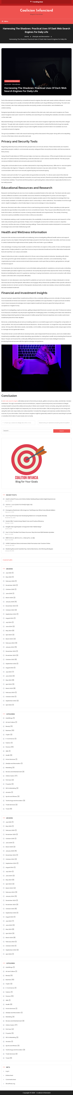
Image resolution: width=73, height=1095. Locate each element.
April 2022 (9, 705)
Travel (8, 809)
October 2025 (10, 589)
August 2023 (9, 668)
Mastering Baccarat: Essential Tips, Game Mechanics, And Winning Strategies (29, 549)
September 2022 (11, 701)
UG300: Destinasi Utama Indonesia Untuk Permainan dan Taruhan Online (28, 543)
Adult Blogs (9, 718)
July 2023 (8, 672)
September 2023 (11, 664)
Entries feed (9, 1075)
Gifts (7, 751)
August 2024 (9, 618)
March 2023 (9, 688)
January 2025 (10, 602)
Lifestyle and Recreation (12, 81)
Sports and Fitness (11, 796)
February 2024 (10, 643)
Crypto (8, 734)
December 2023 (11, 651)
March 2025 (9, 598)
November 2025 (11, 585)
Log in (7, 1071)
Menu (6, 21)
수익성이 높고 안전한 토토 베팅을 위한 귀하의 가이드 (17, 423)
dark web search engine (10, 401)
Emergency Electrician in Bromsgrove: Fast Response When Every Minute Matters (30, 510)
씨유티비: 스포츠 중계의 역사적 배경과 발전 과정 (19, 504)
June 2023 (9, 676)
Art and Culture (10, 722)
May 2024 (9, 631)
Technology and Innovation (14, 800)
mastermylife (7, 560)
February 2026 (10, 581)
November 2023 (11, 655)
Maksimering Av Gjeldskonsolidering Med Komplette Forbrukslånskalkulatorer (55, 423)
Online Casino (10, 776)
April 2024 (9, 635)
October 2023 (10, 659)
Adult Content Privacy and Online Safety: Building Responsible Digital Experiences (30, 499)
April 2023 (9, 684)
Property (8, 784)
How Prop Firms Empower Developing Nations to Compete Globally (26, 516)
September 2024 (11, 614)
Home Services (10, 759)
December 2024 (11, 606)
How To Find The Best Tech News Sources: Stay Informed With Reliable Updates (30, 532)
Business (8, 730)
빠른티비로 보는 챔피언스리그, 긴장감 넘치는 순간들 (20, 538)
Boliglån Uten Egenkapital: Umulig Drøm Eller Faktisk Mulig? (23, 527)
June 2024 (9, 626)
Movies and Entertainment (14, 772)
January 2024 (10, 647)
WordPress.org (10, 1084)
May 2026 (9, 577)
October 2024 (10, 610)
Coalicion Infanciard (36, 10)
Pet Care (8, 780)
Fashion (8, 743)
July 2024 (9, 622)
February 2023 (10, 692)
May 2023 (9, 680)
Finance (8, 747)
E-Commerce (10, 739)
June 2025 (9, 593)
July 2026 (8, 573)
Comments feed (11, 1079)
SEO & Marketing (11, 788)
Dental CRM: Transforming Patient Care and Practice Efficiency (25, 521)
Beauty (8, 726)
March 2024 (9, 639)
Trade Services (10, 805)
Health (8, 755)
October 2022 (10, 697)
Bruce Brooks (16, 84)
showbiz (8, 792)
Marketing (9, 767)
